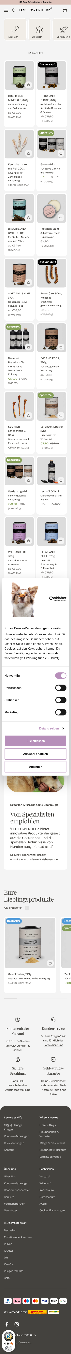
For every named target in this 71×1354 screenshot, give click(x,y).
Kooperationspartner (17, 1190)
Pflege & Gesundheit (52, 1143)
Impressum (46, 1190)
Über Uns (10, 1176)
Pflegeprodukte (13, 1271)
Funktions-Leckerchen (17, 1237)
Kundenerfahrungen (16, 1136)
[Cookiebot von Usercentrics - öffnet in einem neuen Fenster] (55, 599)
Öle (6, 1257)
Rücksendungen (14, 1143)
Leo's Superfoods (50, 1156)
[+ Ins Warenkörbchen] (28, 84)
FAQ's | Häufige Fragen (13, 1127)
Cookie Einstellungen (51, 1210)
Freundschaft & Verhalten (49, 1134)
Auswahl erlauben (35, 754)
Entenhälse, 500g (51, 293)
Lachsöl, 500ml (49, 491)
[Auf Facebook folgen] (6, 1324)
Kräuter (8, 1250)
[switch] (60, 688)
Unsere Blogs (47, 1125)
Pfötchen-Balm (49, 228)
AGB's (43, 1203)
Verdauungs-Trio (18, 491)
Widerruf (44, 1183)
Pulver (8, 1244)
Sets (6, 1278)
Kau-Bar (9, 1264)
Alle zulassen (35, 741)
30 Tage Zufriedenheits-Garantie (35, 2)
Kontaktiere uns (53, 1045)
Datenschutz (47, 1197)
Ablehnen (35, 766)
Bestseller (10, 1230)
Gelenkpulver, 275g (19, 974)
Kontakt (9, 1150)
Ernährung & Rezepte (52, 1150)
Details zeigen (49, 728)
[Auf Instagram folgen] (16, 1324)
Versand (44, 1176)
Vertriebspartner (14, 1203)
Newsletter (10, 1210)
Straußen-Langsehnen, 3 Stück (16, 431)
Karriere (9, 1197)
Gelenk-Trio (47, 164)
